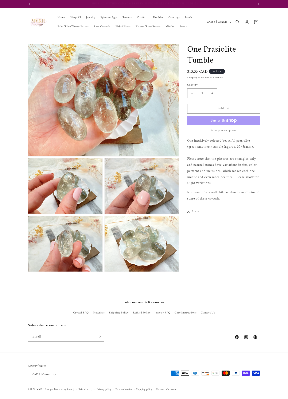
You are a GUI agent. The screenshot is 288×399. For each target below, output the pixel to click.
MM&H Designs (44, 389)
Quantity (192, 85)
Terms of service (123, 389)
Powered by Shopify (64, 389)
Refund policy (85, 389)
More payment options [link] (223, 130)
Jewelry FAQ (163, 313)
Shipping (192, 77)
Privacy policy (104, 389)
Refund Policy (142, 313)
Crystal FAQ (81, 313)
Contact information (166, 389)
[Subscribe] (99, 337)
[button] (237, 22)
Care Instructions (185, 313)
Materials (99, 313)
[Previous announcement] (29, 4)
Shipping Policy (119, 313)
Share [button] (195, 211)
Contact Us (208, 313)
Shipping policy (144, 389)
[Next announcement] (258, 4)
